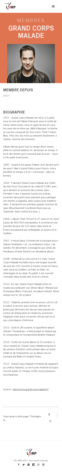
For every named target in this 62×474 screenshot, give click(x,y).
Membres (31, 20)
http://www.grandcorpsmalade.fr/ (30, 389)
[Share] (49, 415)
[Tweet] (50, 421)
